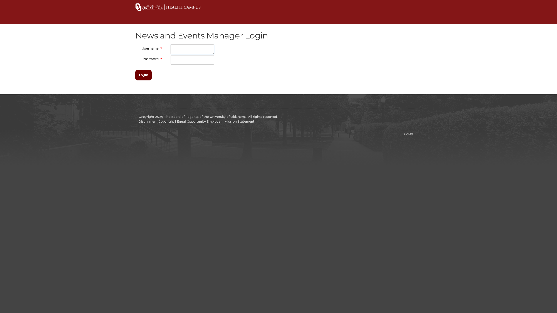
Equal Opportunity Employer (199, 121)
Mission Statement (239, 121)
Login (143, 75)
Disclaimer (147, 121)
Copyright (166, 121)
